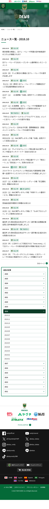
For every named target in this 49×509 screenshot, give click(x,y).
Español (30, 477)
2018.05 (7, 343)
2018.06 (7, 339)
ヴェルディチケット (35, 465)
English (20, 477)
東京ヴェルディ (3, 6)
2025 (6, 279)
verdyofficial (10, 433)
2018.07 (7, 335)
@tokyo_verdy (11, 444)
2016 (6, 368)
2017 (6, 363)
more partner (23, 425)
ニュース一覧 (11, 29)
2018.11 (7, 319)
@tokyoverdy (11, 450)
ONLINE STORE (26, 470)
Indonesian (32, 481)
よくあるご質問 (8, 487)
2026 (6, 274)
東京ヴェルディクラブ (18, 465)
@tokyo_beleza (34, 439)
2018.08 (7, 331)
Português (41, 477)
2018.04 (7, 347)
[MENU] (46, 6)
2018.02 (7, 355)
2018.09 (7, 327)
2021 (6, 297)
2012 (6, 387)
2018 (6, 311)
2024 (6, 283)
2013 (6, 382)
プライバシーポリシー (33, 487)
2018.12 (7, 315)
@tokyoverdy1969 (12, 456)
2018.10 (7, 323)
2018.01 (7, 359)
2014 (6, 377)
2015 (6, 373)
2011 (6, 391)
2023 (6, 288)
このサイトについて (19, 487)
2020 (6, 302)
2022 (6, 293)
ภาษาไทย (20, 481)
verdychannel (34, 433)
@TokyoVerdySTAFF (13, 439)
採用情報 (42, 487)
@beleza (32, 450)
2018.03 (7, 351)
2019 (6, 307)
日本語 (10, 477)
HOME (3, 29)
